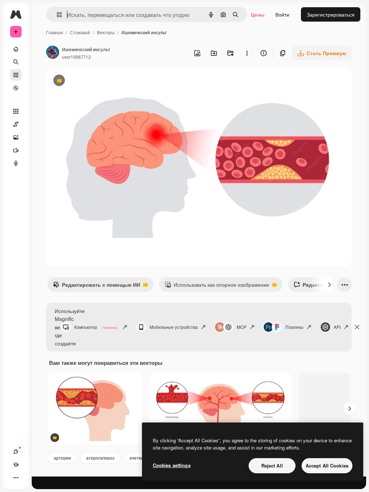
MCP (241, 327)
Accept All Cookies (327, 465)
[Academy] (16, 464)
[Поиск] (16, 62)
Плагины (294, 327)
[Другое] (16, 477)
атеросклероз (100, 458)
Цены (257, 14)
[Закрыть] (357, 327)
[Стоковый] (16, 75)
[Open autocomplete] (56, 14)
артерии (62, 458)
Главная (54, 32)
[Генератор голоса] (16, 163)
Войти (282, 14)
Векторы (106, 32)
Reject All (272, 465)
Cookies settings (172, 465)
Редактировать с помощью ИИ (96, 286)
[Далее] (329, 284)
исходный (94, 81)
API (337, 327)
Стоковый (80, 32)
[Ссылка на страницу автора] (52, 53)
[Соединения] (16, 451)
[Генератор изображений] (16, 137)
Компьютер (95, 327)
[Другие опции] (247, 53)
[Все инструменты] (16, 111)
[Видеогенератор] (16, 150)
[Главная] (16, 49)
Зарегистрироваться (331, 14)
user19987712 (76, 57)
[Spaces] (16, 124)
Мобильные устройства (174, 327)
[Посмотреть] (16, 88)
